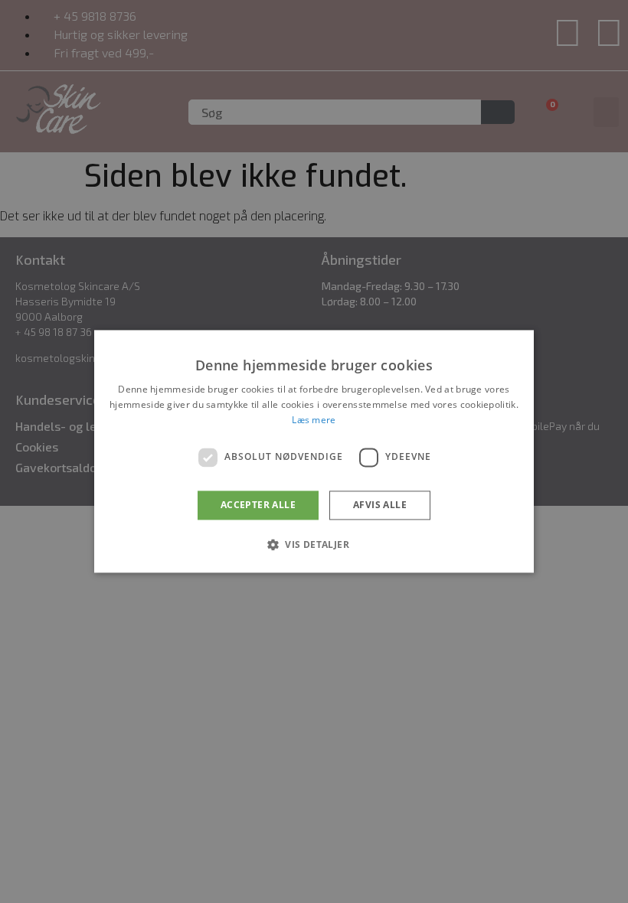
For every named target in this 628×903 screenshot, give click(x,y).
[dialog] (314, 451)
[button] (314, 545)
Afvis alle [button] (380, 504)
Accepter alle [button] (258, 504)
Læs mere (313, 419)
